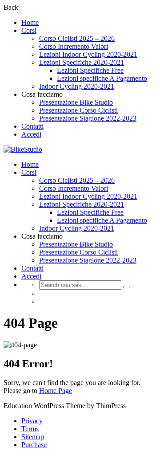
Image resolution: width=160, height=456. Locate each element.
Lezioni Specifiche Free (90, 70)
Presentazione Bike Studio (76, 102)
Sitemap (32, 436)
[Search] (126, 287)
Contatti (32, 126)
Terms (30, 428)
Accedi (31, 134)
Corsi (28, 30)
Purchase (34, 444)
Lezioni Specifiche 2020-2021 (81, 62)
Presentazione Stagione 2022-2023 (87, 118)
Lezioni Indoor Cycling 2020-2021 (88, 54)
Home (30, 22)
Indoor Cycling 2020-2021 (76, 86)
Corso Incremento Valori (73, 46)
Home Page (55, 390)
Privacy (32, 421)
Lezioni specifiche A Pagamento (102, 78)
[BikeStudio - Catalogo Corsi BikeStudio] (23, 149)
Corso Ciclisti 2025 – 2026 (77, 38)
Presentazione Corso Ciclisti (78, 110)
